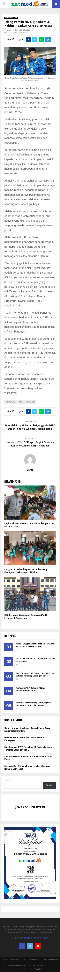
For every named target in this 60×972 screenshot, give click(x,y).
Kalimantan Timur (11, 17)
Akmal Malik (10, 402)
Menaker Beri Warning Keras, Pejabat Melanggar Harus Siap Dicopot (33, 704)
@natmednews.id (30, 807)
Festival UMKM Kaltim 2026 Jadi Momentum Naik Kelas (31, 689)
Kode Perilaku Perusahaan (39, 965)
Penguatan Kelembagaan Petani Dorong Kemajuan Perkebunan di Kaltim (25, 570)
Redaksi (38, 969)
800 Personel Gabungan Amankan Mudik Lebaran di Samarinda (26, 616)
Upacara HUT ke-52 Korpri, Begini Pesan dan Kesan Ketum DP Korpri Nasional (30, 444)
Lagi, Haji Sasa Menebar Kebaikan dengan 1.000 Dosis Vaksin (29, 525)
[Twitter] (30, 946)
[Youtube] (38, 946)
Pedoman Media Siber (17, 965)
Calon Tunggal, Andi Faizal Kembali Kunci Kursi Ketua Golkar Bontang (35, 645)
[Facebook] (22, 946)
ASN (20, 402)
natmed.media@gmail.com (35, 938)
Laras (9, 30)
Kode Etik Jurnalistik (24, 969)
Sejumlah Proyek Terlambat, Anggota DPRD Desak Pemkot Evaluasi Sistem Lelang (30, 427)
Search (7, 780)
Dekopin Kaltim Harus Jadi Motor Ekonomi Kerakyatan (35, 660)
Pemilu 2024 (30, 402)
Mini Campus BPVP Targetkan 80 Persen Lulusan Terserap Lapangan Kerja (35, 675)
